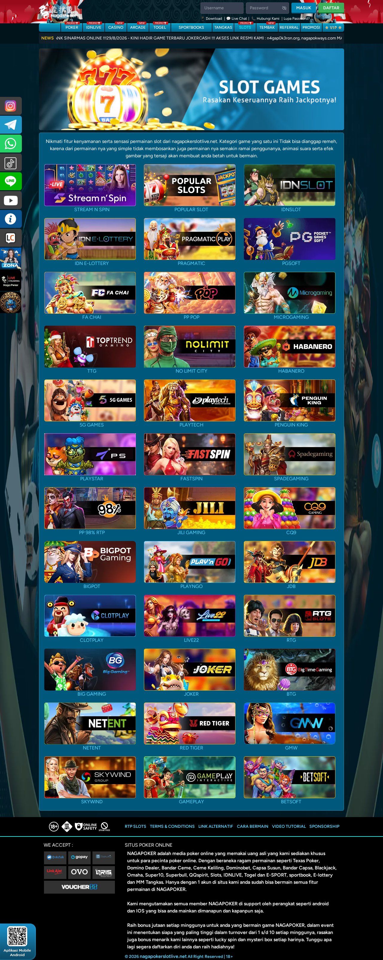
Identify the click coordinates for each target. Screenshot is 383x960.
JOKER (191, 694)
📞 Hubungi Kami (265, 18)
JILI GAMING (191, 532)
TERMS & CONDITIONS (172, 826)
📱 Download (211, 18)
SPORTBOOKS (191, 27)
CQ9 (291, 532)
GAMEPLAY (191, 801)
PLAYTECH (191, 425)
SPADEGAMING (291, 478)
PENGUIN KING (291, 425)
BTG (291, 694)
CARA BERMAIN (252, 826)
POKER (72, 26)
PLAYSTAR (91, 478)
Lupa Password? (297, 18)
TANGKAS (223, 27)
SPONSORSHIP (324, 826)
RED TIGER (191, 748)
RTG (291, 640)
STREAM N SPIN (92, 209)
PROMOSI (311, 27)
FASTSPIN (191, 478)
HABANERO (291, 371)
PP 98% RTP (92, 532)
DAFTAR (331, 7)
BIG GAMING (91, 694)
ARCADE (138, 26)
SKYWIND (92, 801)
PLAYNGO (191, 586)
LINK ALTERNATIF (215, 826)
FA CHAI (91, 317)
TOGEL (159, 26)
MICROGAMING (291, 317)
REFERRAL (289, 27)
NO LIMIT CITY (191, 371)
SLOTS (245, 26)
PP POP (191, 317)
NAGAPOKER (141, 853)
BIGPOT (91, 586)
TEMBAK (267, 26)
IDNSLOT (291, 209)
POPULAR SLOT (191, 209)
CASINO (115, 26)
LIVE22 (191, 640)
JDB (291, 586)
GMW (291, 748)
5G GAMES (92, 425)
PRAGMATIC (191, 263)
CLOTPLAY (92, 640)
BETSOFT (291, 801)
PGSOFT (291, 263)
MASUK (303, 7)
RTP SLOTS (135, 826)
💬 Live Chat (236, 18)
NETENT (92, 748)
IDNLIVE (93, 26)
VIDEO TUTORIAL (289, 826)
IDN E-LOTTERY (92, 263)
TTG (91, 371)
